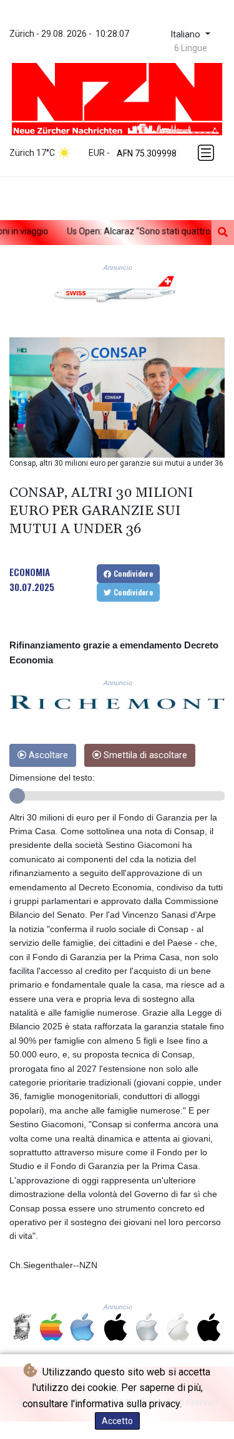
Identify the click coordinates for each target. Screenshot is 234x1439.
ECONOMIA (29, 572)
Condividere (132, 573)
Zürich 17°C (32, 153)
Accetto (117, 1421)
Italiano (186, 34)
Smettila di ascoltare (144, 755)
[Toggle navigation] (207, 153)
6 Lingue (190, 48)
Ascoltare (47, 755)
